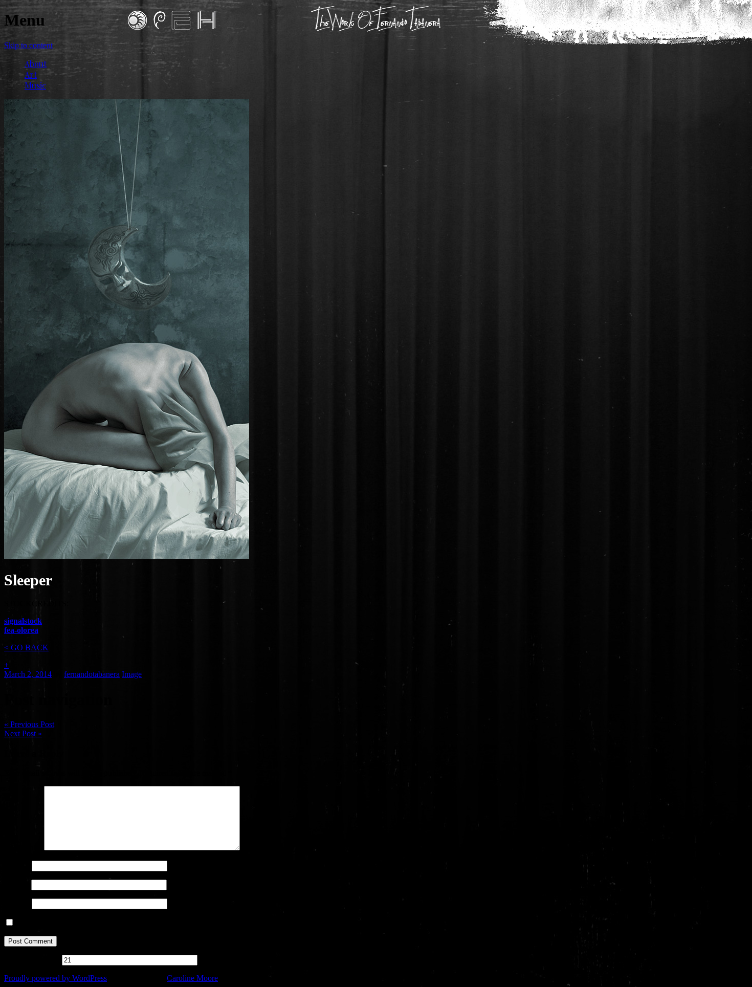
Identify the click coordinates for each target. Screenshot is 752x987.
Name (17, 865)
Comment (23, 847)
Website (17, 903)
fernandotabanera (92, 674)
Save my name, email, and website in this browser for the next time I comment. (143, 922)
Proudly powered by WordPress (55, 978)
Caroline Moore (192, 978)
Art (31, 74)
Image (132, 674)
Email (16, 884)
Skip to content (28, 45)
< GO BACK (26, 647)
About (36, 63)
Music (35, 85)
